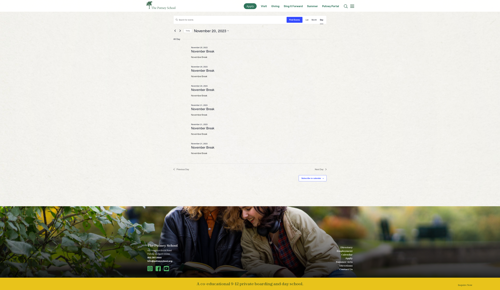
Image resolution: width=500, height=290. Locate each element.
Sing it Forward (293, 6)
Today (188, 30)
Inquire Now (465, 285)
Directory (346, 247)
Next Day (319, 169)
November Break (202, 51)
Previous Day (183, 169)
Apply (250, 6)
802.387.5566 (154, 257)
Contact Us (346, 269)
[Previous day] (175, 30)
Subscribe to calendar (311, 178)
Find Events (294, 19)
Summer (312, 6)
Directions (346, 265)
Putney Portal (330, 6)
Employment (345, 250)
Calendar (347, 254)
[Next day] (180, 30)
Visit (264, 6)
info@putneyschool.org (159, 261)
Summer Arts (344, 261)
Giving (275, 6)
